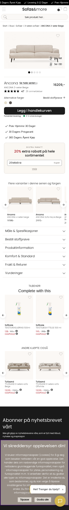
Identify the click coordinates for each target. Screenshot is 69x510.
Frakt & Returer (16, 264)
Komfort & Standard (20, 256)
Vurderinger (14, 273)
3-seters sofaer (31, 26)
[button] (60, 501)
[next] (63, 205)
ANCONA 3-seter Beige (52, 26)
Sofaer (19, 26)
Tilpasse (24, 500)
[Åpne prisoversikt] (17, 334)
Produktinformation (19, 247)
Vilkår (34, 169)
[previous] (6, 205)
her (52, 493)
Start (5, 26)
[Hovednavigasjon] (4, 9)
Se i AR (58, 58)
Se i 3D (58, 64)
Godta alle (43, 500)
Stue (11, 26)
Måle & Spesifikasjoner (21, 231)
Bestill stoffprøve (52, 98)
